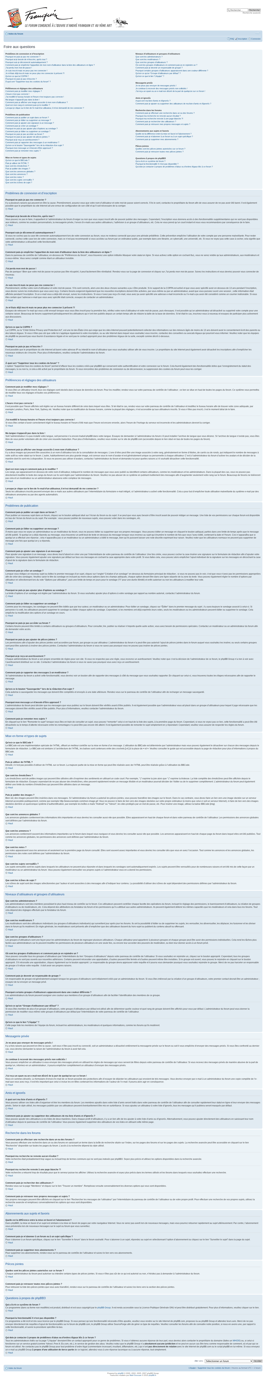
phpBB (121, 1373)
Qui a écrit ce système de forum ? (150, 161)
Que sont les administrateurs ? (149, 57)
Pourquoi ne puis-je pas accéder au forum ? (24, 134)
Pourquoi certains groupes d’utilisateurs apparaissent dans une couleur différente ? (172, 70)
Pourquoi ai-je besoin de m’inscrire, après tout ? (26, 59)
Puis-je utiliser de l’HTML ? (17, 163)
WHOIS (236, 1340)
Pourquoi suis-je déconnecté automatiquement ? (26, 62)
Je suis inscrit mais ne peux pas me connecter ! (26, 70)
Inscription (242, 39)
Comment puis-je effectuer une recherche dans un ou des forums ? (165, 113)
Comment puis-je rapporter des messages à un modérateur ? (32, 142)
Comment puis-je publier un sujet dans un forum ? (27, 117)
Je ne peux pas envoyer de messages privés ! (156, 85)
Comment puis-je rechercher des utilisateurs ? (156, 121)
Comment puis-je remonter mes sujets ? (23, 151)
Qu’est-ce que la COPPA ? (17, 76)
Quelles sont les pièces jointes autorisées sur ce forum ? (160, 149)
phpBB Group (104, 1307)
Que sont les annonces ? (16, 174)
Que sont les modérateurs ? (148, 59)
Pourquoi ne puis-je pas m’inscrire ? (21, 79)
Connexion (256, 39)
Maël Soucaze (136, 1375)
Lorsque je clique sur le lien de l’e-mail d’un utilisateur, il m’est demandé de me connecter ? (44, 108)
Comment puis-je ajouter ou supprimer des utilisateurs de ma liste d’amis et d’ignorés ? (173, 104)
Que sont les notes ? (14, 177)
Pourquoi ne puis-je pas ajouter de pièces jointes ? (27, 137)
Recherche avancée (252, 13)
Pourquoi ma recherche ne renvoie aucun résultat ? (158, 116)
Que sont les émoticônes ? (17, 166)
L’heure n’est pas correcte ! (17, 94)
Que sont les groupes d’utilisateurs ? (152, 62)
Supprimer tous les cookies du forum (214, 1368)
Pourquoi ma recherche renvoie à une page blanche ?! (159, 119)
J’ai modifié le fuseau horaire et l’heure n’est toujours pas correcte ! (34, 97)
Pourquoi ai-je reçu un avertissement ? (22, 140)
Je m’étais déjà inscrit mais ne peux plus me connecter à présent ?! (34, 73)
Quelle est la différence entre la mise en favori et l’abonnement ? (163, 134)
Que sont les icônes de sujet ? (18, 182)
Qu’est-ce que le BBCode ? (17, 160)
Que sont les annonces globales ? (20, 171)
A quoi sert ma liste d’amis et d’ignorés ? (153, 101)
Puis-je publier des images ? (17, 169)
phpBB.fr (152, 1375)
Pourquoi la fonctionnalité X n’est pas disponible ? (157, 164)
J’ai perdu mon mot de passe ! (18, 68)
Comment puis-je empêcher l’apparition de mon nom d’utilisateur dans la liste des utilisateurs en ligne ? (50, 65)
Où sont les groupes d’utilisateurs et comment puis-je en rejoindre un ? (166, 65)
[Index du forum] (68, 16)
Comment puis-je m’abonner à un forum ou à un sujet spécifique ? (164, 136)
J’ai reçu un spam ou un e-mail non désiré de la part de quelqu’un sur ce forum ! (170, 91)
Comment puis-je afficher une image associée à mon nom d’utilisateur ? (36, 102)
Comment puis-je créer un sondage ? (21, 126)
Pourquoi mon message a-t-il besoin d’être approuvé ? (29, 148)
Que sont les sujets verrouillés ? (19, 180)
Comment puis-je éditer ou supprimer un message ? (28, 120)
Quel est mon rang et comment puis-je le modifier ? (27, 105)
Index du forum (16, 34)
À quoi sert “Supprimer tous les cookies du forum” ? (28, 82)
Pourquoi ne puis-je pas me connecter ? (22, 57)
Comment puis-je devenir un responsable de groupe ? (159, 68)
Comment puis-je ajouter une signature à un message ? (29, 123)
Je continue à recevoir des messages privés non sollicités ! (161, 88)
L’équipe (192, 1368)
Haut (10, 209)
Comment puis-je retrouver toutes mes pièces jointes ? (159, 152)
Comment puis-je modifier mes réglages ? (23, 91)
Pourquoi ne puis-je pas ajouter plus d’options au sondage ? (31, 128)
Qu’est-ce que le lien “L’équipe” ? (150, 76)
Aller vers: (199, 1361)
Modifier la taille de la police (258, 33)
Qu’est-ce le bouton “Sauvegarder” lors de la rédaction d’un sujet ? (34, 145)
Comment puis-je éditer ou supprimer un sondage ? (27, 131)
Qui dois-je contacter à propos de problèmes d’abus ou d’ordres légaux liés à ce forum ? (174, 167)
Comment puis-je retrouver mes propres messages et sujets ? (163, 124)
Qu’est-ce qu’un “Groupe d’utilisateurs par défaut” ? (158, 73)
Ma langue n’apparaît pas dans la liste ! (22, 100)
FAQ (232, 39)
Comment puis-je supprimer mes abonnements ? (157, 139)
